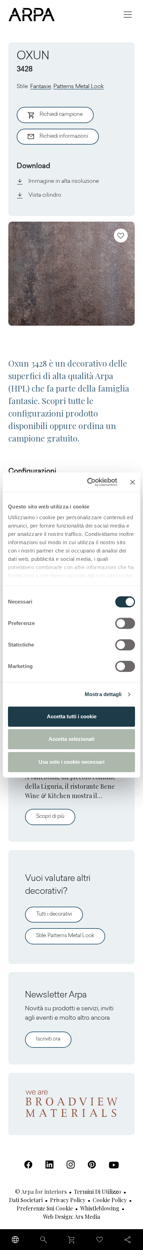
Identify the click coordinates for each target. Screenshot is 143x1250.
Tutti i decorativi (54, 914)
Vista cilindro (44, 195)
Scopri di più (55, 816)
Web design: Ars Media (71, 1216)
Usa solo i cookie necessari (71, 762)
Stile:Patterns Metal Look (65, 936)
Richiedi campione (61, 114)
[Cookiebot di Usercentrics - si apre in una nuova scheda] (88, 482)
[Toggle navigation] (128, 15)
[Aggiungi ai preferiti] (121, 235)
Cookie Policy (110, 1200)
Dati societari (26, 1200)
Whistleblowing (99, 1208)
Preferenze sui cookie (45, 1208)
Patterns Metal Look (78, 86)
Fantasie (40, 86)
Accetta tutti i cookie (71, 716)
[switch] (125, 623)
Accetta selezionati (71, 739)
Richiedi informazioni (64, 136)
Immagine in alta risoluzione (63, 181)
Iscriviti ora (48, 1039)
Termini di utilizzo (97, 1191)
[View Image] (71, 274)
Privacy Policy (67, 1200)
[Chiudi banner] (132, 482)
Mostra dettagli (103, 694)
